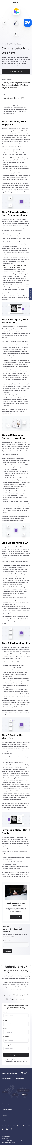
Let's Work (15, 917)
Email (5, 1020)
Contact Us (10, 859)
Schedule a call (14, 71)
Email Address (7, 941)
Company (6, 1036)
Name (5, 1012)
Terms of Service (6, 1136)
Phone (5, 1028)
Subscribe (8, 951)
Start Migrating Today (16, 1055)
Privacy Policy (5, 1138)
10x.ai (9, 1142)
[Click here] (29, 3)
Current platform (8, 1045)
